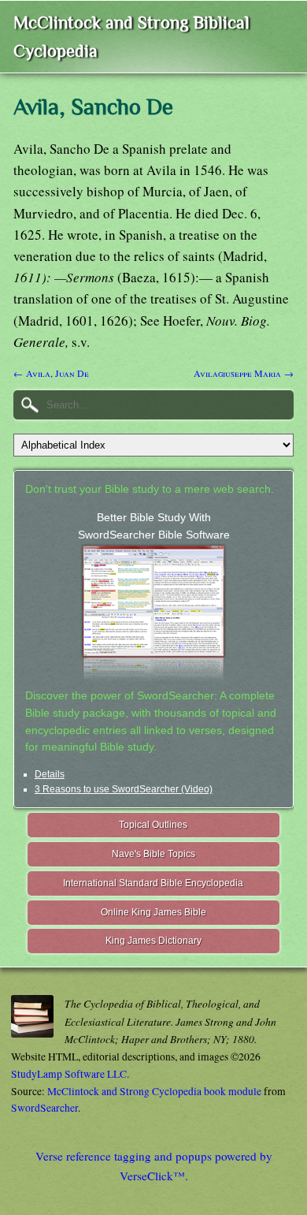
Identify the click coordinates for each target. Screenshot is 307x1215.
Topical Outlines (153, 824)
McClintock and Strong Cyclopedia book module (154, 1091)
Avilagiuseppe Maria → (244, 373)
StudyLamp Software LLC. (70, 1074)
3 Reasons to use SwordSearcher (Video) (124, 789)
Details (50, 774)
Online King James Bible (153, 912)
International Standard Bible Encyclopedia (153, 883)
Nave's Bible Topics (153, 853)
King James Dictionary (153, 940)
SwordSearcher (44, 1108)
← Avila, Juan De (51, 373)
